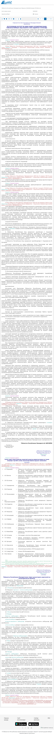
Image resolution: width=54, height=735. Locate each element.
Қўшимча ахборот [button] (6, 14)
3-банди (39, 684)
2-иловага (49, 422)
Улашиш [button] (36, 14)
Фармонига (5, 177)
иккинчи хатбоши (12, 679)
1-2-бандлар (9, 587)
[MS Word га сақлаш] (14, 19)
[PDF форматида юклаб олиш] (16, 19)
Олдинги (7, 40)
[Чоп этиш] (20, 19)
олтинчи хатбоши (10, 619)
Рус (40, 18)
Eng (43, 18)
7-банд (8, 640)
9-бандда (9, 651)
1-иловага (16, 44)
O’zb (47, 18)
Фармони (8, 47)
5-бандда (8, 614)
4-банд (8, 612)
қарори (34, 428)
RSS (49, 718)
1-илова (8, 673)
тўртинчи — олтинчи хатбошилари (22, 590)
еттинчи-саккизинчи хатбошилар (14, 621)
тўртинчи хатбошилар (17, 657)
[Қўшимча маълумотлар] (18, 19)
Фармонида (20, 585)
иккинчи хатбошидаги (12, 653)
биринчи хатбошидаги (12, 616)
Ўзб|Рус (50, 18)
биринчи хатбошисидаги (20, 636)
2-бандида (12, 228)
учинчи (7, 657)
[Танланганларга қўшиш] (2, 19)
